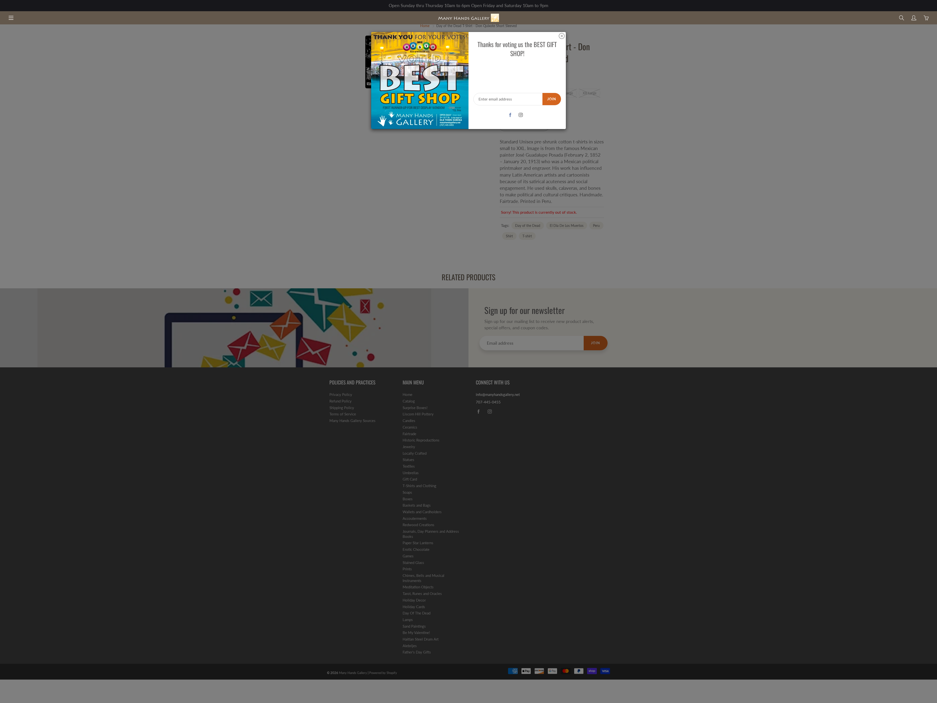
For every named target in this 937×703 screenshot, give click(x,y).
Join (551, 99)
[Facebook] (510, 115)
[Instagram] (521, 115)
